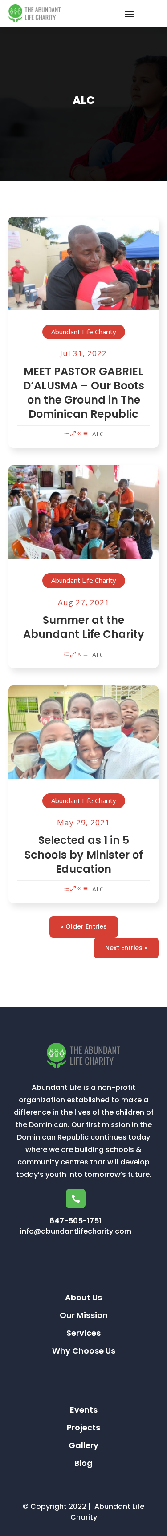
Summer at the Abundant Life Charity (83, 627)
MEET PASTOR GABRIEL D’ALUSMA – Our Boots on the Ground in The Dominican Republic (83, 393)
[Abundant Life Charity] (83, 270)
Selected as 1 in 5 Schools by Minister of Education (83, 854)
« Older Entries (84, 926)
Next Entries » (126, 947)
